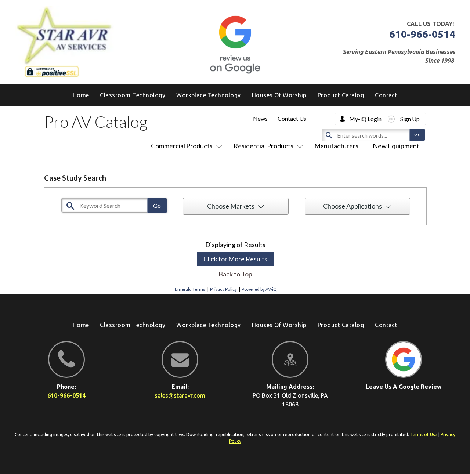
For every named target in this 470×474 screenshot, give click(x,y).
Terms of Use (423, 434)
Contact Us (292, 118)
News (260, 118)
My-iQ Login (365, 118)
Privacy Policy (223, 289)
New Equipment (396, 146)
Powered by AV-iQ (259, 289)
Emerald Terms (190, 289)
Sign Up (410, 118)
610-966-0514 (422, 34)
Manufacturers (336, 146)
